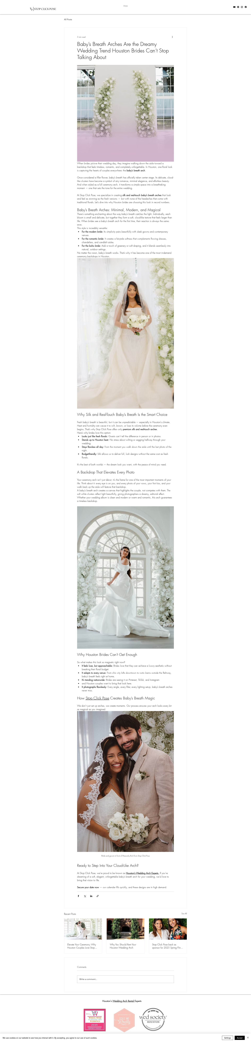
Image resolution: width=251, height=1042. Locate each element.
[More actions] (172, 36)
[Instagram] (242, 7)
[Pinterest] (238, 7)
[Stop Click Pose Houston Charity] (168, 929)
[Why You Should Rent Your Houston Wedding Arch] (125, 929)
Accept (240, 1038)
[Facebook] (245, 7)
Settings (227, 1038)
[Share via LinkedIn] (91, 896)
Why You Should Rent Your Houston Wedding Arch (123, 946)
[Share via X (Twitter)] (85, 896)
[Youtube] (234, 7)
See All (184, 913)
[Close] (247, 1038)
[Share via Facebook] (78, 896)
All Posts (68, 19)
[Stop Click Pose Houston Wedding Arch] (83, 929)
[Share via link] (97, 896)
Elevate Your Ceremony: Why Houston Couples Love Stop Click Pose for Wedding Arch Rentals (81, 946)
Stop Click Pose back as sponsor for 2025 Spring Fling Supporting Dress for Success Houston (167, 946)
